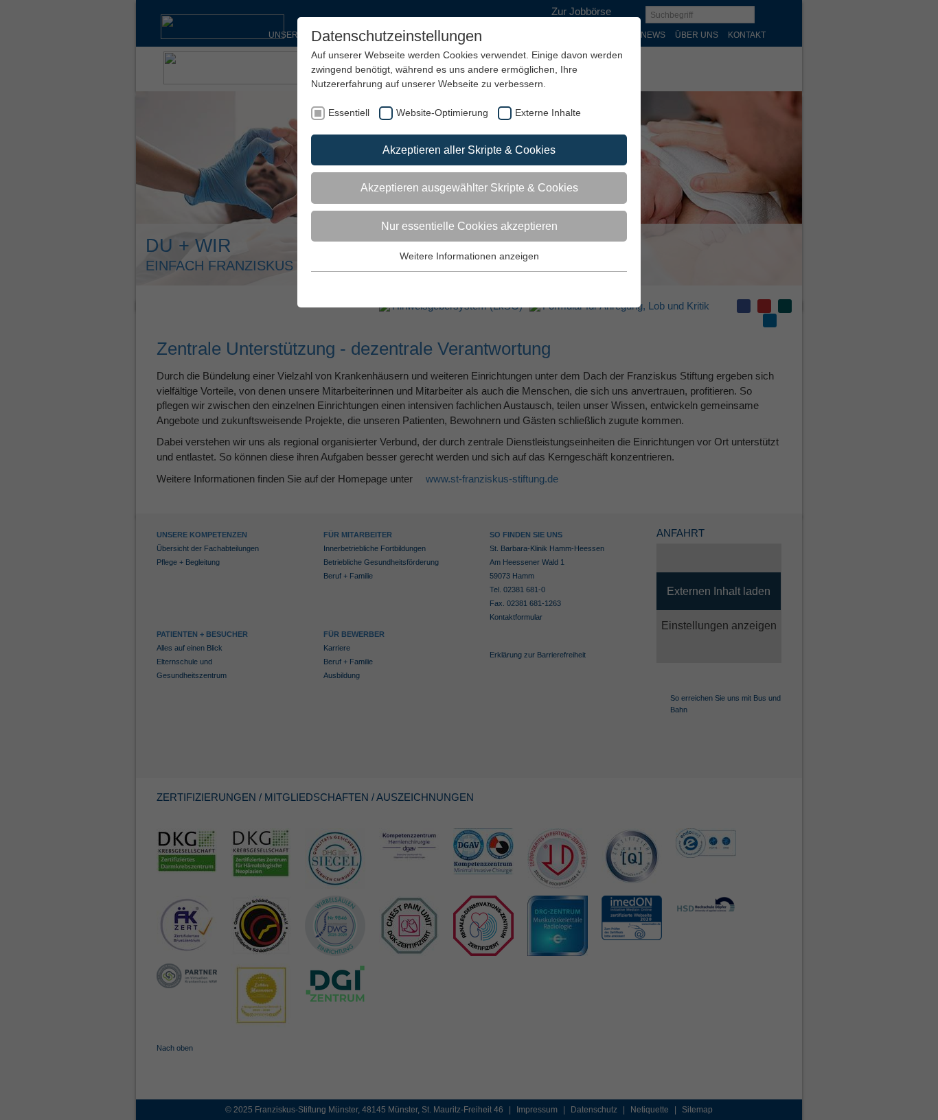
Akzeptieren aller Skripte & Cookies (469, 150)
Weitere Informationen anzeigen (469, 255)
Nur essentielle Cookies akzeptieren (469, 226)
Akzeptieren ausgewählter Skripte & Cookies (469, 188)
